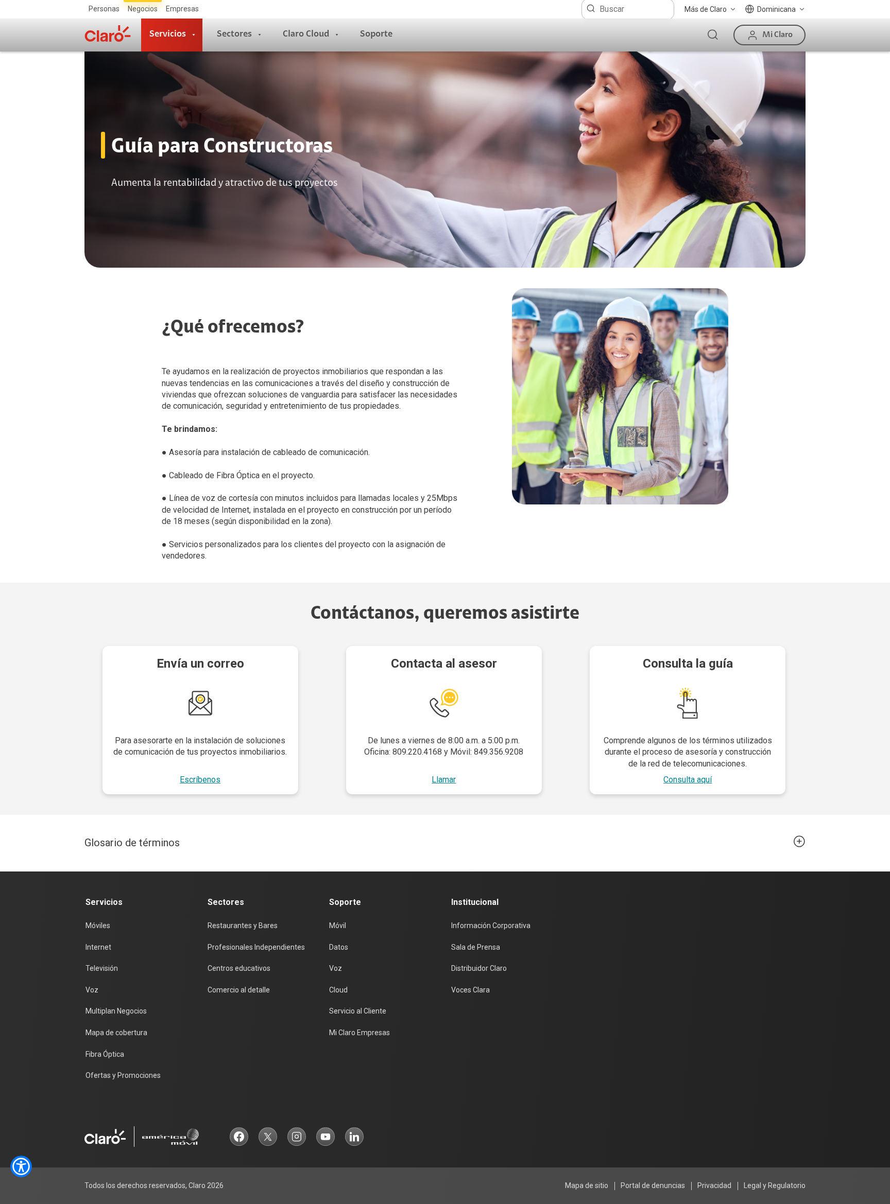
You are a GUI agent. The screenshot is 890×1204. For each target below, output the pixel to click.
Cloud (338, 990)
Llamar (444, 780)
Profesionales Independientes (256, 947)
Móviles (97, 925)
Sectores (234, 34)
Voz (91, 990)
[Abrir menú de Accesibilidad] (21, 1166)
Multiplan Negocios (116, 1011)
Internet (98, 947)
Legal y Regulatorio (775, 1185)
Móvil (337, 925)
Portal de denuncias (653, 1185)
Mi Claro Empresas (359, 1032)
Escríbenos (200, 780)
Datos (338, 947)
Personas (104, 9)
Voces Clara (470, 990)
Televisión (101, 968)
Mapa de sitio (586, 1185)
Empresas (182, 9)
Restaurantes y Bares (243, 925)
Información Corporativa (490, 925)
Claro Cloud (306, 34)
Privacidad (714, 1185)
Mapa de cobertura (116, 1032)
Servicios (167, 34)
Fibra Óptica (104, 1054)
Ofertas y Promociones (123, 1075)
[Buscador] (712, 35)
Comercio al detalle (239, 990)
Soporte (376, 34)
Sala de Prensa (475, 947)
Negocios (143, 9)
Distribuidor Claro (479, 968)
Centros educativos (239, 968)
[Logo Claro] (107, 33)
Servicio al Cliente (357, 1011)
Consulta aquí (687, 780)
